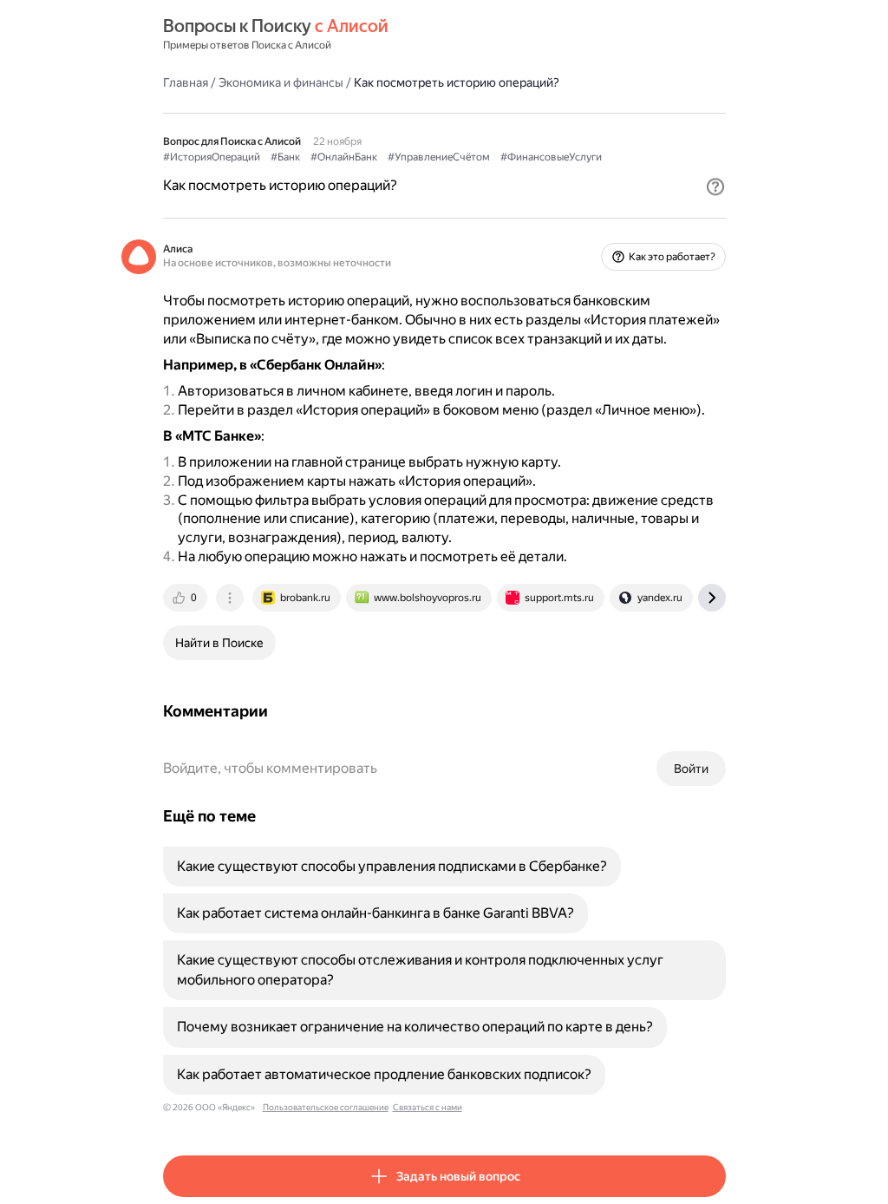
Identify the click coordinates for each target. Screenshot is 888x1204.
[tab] (186, 598)
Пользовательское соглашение (325, 1107)
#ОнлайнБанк (343, 157)
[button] (715, 186)
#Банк (285, 157)
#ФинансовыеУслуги (551, 157)
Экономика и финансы (281, 82)
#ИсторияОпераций (211, 157)
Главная (185, 82)
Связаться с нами (427, 1107)
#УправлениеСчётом (439, 157)
